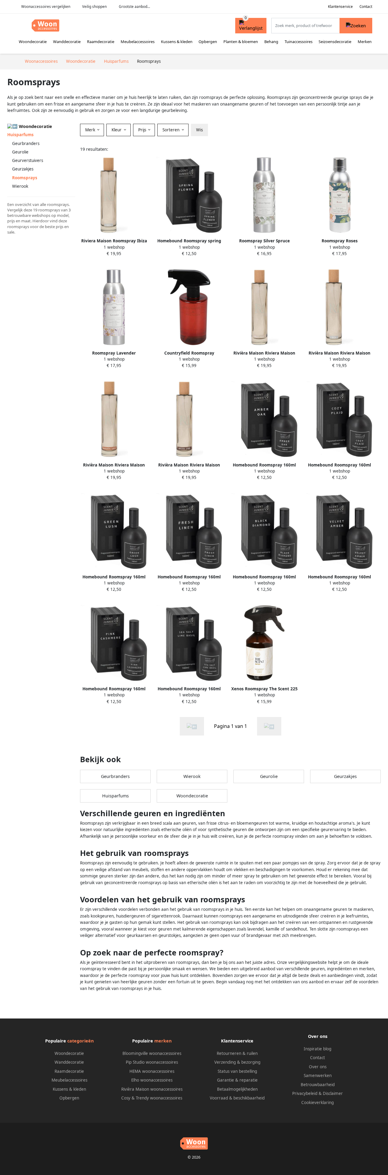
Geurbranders (25, 143)
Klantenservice (340, 6)
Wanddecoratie (67, 41)
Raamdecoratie (100, 41)
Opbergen (208, 41)
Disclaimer (333, 1093)
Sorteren (171, 130)
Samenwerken (318, 1075)
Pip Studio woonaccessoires (152, 1062)
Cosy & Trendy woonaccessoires (151, 1098)
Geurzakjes (22, 169)
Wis (199, 130)
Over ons (317, 1066)
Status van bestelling (237, 1071)
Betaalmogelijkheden (237, 1089)
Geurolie (20, 152)
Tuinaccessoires (299, 41)
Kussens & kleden (176, 41)
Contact (366, 6)
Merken (365, 41)
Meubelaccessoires (138, 41)
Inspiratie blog (317, 1049)
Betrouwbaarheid (318, 1084)
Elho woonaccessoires (151, 1080)
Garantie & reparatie (237, 1080)
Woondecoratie (33, 41)
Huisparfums (20, 134)
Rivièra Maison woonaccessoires (151, 1089)
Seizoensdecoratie (335, 41)
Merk (90, 130)
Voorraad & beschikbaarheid (237, 1098)
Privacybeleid (304, 1093)
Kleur (117, 130)
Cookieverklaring (317, 1102)
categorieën (80, 1041)
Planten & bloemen (240, 41)
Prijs (142, 130)
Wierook (20, 186)
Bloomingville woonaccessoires (151, 1053)
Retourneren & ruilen (237, 1053)
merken (163, 1041)
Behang (271, 41)
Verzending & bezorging (237, 1062)
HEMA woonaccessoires (151, 1071)
